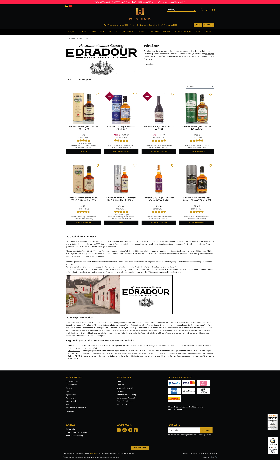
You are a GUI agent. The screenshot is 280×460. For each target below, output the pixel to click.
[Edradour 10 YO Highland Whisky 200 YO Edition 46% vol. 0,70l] (83, 179)
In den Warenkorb (121, 151)
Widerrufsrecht (71, 401)
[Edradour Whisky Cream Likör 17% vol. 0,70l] (158, 108)
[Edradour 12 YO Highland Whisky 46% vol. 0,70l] (121, 108)
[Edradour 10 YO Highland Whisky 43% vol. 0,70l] (83, 108)
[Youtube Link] (124, 429)
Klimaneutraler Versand (126, 398)
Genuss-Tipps (122, 404)
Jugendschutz (71, 395)
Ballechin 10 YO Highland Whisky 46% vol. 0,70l (196, 127)
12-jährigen (209, 54)
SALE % (198, 25)
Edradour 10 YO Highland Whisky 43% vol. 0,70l (83, 127)
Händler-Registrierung (74, 435)
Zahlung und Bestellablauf (76, 408)
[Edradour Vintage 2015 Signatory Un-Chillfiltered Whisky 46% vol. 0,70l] (121, 179)
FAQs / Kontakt (71, 385)
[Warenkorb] (213, 9)
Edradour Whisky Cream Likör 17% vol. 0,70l (159, 127)
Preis (69, 80)
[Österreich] (70, 6)
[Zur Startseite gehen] (140, 14)
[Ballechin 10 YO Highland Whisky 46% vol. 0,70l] (196, 108)
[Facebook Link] (119, 429)
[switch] (273, 451)
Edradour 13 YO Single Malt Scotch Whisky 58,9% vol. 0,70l (159, 199)
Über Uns (120, 385)
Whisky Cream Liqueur (96, 336)
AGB (67, 404)
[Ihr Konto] (208, 9)
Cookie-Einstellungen (125, 401)
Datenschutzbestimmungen (179, 435)
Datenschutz (70, 398)
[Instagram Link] (130, 429)
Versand (69, 391)
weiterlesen (149, 64)
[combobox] (179, 9)
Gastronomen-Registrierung (76, 432)
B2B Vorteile (70, 429)
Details (83, 151)
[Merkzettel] (202, 9)
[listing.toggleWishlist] (97, 94)
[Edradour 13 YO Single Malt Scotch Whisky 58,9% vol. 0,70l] (158, 179)
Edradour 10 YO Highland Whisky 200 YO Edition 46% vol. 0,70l (83, 199)
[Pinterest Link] (136, 429)
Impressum (70, 411)
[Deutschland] (66, 6)
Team (119, 381)
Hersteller (120, 391)
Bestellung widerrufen (140, 448)
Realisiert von (206, 457)
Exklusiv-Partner (72, 381)
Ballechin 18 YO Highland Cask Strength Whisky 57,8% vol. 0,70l (197, 199)
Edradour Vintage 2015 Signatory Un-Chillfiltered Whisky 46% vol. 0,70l (121, 200)
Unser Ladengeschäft (125, 388)
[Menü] (276, 438)
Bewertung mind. (85, 80)
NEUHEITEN (208, 25)
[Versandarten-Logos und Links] (175, 396)
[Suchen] (193, 9)
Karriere (69, 388)
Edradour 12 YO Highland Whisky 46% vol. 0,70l (121, 127)
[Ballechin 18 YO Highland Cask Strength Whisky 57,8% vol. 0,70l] (196, 179)
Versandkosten (94, 453)
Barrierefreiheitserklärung (126, 395)
